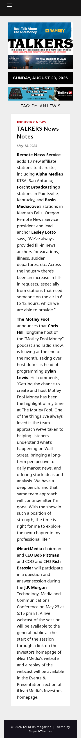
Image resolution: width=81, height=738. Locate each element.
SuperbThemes (40, 731)
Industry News (31, 122)
